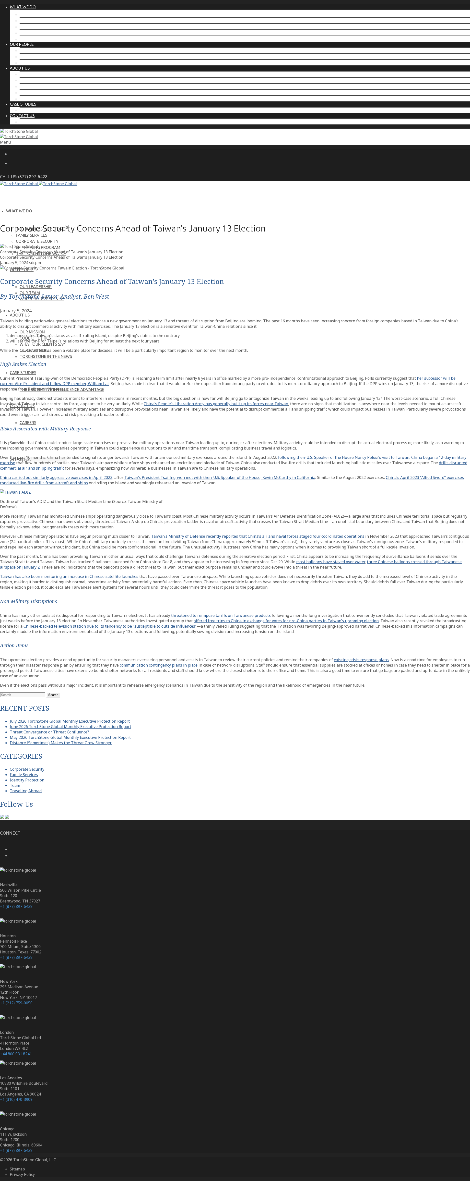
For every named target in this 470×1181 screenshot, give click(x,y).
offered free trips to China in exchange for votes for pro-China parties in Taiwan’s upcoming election (286, 620)
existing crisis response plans (361, 659)
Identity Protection (27, 780)
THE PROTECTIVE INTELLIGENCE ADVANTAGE (62, 110)
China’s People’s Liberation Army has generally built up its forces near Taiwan (216, 403)
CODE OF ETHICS (35, 80)
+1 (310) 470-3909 (16, 1099)
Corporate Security (27, 769)
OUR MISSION (32, 74)
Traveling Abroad (26, 790)
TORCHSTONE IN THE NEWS (46, 98)
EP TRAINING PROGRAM (42, 32)
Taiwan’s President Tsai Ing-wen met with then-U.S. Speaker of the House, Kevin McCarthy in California (219, 477)
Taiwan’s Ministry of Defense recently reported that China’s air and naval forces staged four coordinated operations (257, 536)
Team (15, 785)
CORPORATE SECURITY (41, 26)
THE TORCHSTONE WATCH (45, 39)
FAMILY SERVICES (35, 20)
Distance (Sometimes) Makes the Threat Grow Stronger (61, 742)
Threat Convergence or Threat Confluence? (49, 732)
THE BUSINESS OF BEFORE (46, 14)
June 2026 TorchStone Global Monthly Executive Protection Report (70, 726)
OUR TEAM (30, 56)
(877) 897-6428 (32, 176)
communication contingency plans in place (159, 665)
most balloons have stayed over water (330, 561)
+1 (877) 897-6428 (16, 906)
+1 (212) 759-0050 (16, 1003)
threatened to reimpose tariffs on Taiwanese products (221, 615)
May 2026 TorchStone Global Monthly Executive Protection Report (70, 737)
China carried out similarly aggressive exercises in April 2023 (56, 477)
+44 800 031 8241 (16, 1054)
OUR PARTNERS (34, 92)
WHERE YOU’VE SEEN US (42, 62)
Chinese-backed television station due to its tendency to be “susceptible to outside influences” (110, 626)
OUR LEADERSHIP (36, 50)
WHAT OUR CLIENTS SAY (42, 86)
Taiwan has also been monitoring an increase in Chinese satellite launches (69, 576)
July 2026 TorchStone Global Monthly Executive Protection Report (70, 721)
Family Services (24, 774)
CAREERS (28, 121)
